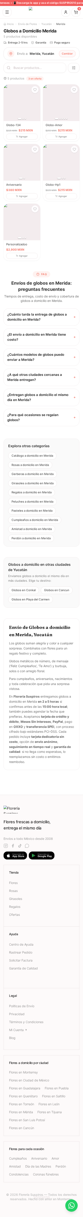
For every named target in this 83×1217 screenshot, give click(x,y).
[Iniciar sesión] (65, 12)
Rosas (13, 891)
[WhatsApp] (27, 846)
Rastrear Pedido (20, 952)
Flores (13, 883)
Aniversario (39, 1158)
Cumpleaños (18, 1158)
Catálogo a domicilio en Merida (32, 455)
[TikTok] (20, 846)
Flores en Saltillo (53, 1096)
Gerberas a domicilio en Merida (33, 474)
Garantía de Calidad (23, 968)
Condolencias (19, 1174)
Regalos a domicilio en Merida (32, 492)
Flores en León (49, 1104)
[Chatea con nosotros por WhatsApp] (71, 1205)
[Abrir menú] (7, 12)
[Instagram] (6, 846)
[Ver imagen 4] (64, 118)
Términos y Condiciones (26, 1022)
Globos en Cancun (56, 590)
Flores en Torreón (21, 1104)
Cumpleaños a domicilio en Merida (35, 519)
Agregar (23, 136)
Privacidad (17, 1014)
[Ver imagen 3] (25, 118)
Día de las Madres (38, 1166)
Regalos (14, 906)
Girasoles (15, 899)
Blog (12, 1038)
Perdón (61, 1166)
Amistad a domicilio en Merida (32, 529)
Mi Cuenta (16, 1030)
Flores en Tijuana (49, 1112)
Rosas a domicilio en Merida (30, 464)
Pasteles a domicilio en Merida (32, 510)
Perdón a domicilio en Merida (31, 538)
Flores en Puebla (57, 1088)
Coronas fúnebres (46, 1174)
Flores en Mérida (21, 1112)
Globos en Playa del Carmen (31, 599)
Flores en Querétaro (23, 1096)
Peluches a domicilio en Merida (32, 501)
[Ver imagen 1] (19, 118)
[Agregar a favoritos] (35, 89)
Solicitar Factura (21, 960)
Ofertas (14, 914)
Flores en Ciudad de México (29, 1080)
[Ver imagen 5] (66, 118)
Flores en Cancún (21, 1128)
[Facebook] (13, 846)
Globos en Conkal (24, 590)
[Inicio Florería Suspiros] (41, 12)
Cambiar (67, 53)
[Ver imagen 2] (23, 118)
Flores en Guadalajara (24, 1088)
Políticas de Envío (21, 1006)
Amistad (15, 1166)
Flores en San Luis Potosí (27, 1120)
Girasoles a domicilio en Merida (33, 483)
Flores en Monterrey (23, 1072)
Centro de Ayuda (21, 944)
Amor (55, 1158)
